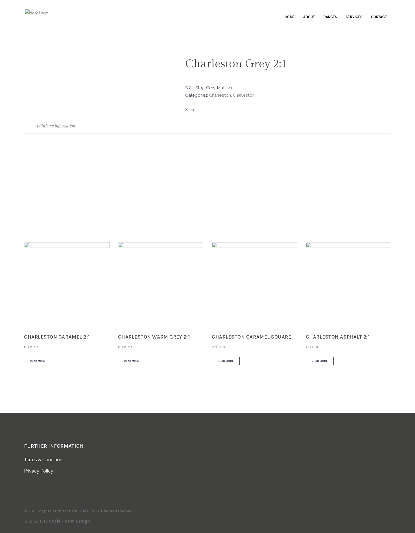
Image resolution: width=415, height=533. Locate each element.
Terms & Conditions (44, 459)
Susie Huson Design (69, 521)
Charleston (220, 95)
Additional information (55, 126)
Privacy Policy (38, 471)
